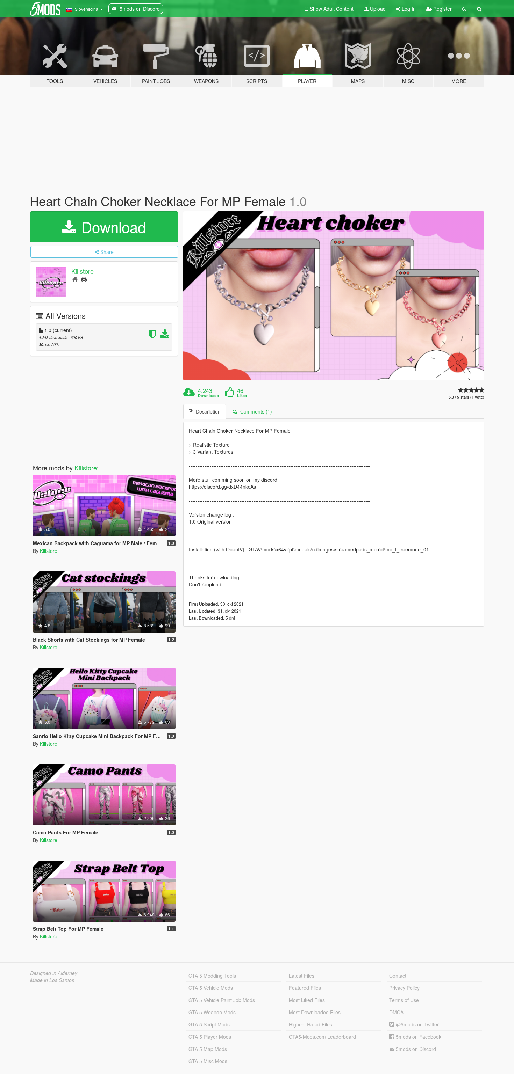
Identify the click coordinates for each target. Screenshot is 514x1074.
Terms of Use (404, 999)
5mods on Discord (415, 1048)
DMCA (396, 1012)
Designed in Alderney (53, 973)
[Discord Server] (84, 279)
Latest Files (301, 975)
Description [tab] (207, 411)
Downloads (208, 396)
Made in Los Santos (52, 980)
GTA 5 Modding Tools (212, 975)
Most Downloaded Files (315, 1012)
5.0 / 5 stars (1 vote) (466, 397)
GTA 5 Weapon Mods (212, 1012)
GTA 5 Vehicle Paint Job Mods (221, 999)
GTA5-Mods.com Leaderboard (322, 1036)
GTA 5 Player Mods (209, 1036)
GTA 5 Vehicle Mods (210, 987)
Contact (397, 975)
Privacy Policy (404, 987)
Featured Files (305, 987)
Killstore (82, 271)
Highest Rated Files (310, 1024)
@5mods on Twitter (416, 1024)
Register (442, 8)
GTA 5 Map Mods (207, 1048)
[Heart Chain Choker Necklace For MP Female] (334, 296)
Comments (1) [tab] (254, 411)
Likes (242, 396)
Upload (377, 8)
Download (111, 226)
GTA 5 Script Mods (209, 1024)
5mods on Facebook (417, 1036)
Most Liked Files (307, 999)
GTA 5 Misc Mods (207, 1061)
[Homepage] (75, 279)
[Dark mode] (464, 8)
